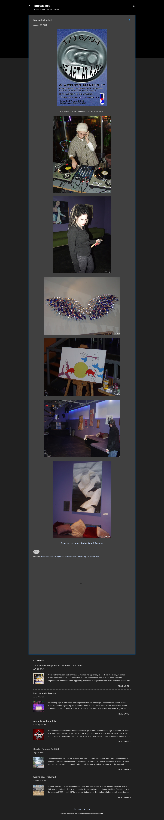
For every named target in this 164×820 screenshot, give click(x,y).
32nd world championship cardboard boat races (58, 665)
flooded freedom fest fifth (46, 749)
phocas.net (42, 5)
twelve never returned (44, 777)
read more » (124, 686)
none (36, 552)
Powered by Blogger (82, 809)
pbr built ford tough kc (44, 721)
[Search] (134, 6)
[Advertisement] (82, 632)
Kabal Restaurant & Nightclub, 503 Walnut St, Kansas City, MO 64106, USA (70, 556)
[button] (129, 20)
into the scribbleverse (44, 693)
